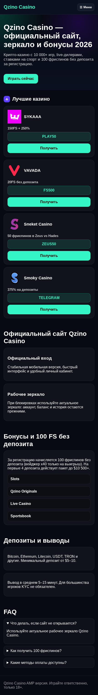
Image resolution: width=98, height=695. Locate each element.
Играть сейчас (21, 79)
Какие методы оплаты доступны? (38, 663)
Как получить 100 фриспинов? (36, 651)
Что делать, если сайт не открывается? (43, 623)
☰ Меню (86, 7)
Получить (49, 148)
